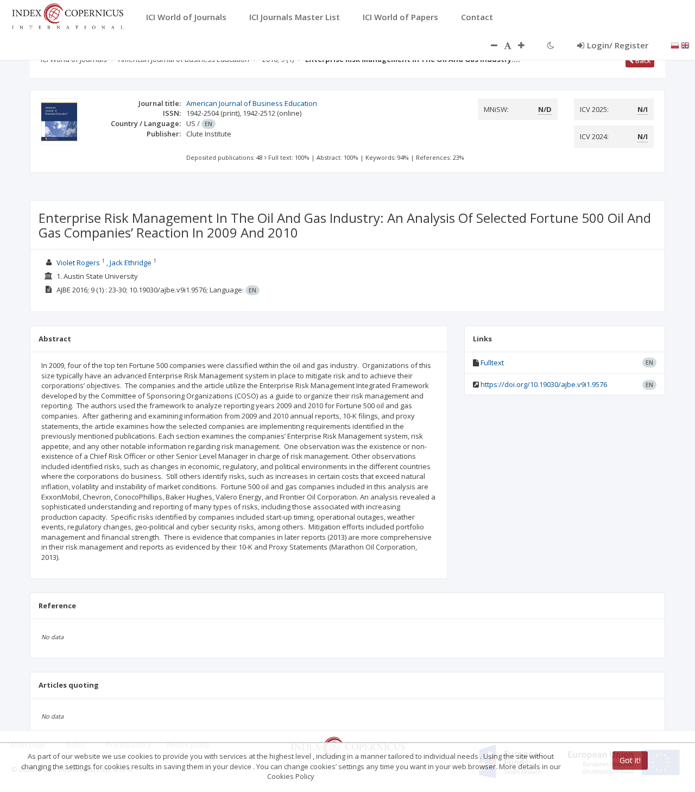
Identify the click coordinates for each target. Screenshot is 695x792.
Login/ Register (617, 45)
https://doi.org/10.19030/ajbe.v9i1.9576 (544, 384)
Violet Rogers (78, 262)
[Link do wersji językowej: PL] (675, 44)
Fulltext (492, 362)
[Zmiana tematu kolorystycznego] (551, 45)
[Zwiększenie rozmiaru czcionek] (526, 45)
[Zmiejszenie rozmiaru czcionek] (488, 45)
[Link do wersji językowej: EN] (685, 44)
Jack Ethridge (130, 262)
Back (642, 60)
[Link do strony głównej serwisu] (67, 15)
